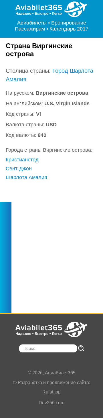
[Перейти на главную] (51, 9)
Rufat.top (51, 391)
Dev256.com (51, 402)
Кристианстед (22, 160)
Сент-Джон (19, 168)
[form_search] (81, 348)
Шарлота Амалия (26, 177)
